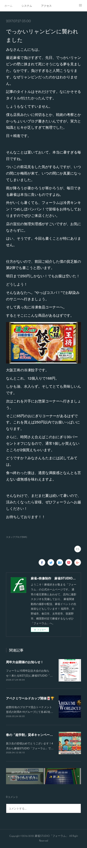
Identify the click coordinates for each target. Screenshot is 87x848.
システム (26, 5)
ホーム (8, 5)
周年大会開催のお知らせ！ (25, 662)
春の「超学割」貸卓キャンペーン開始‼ (33, 734)
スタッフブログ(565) (16, 536)
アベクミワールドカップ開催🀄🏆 (30, 698)
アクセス (46, 5)
